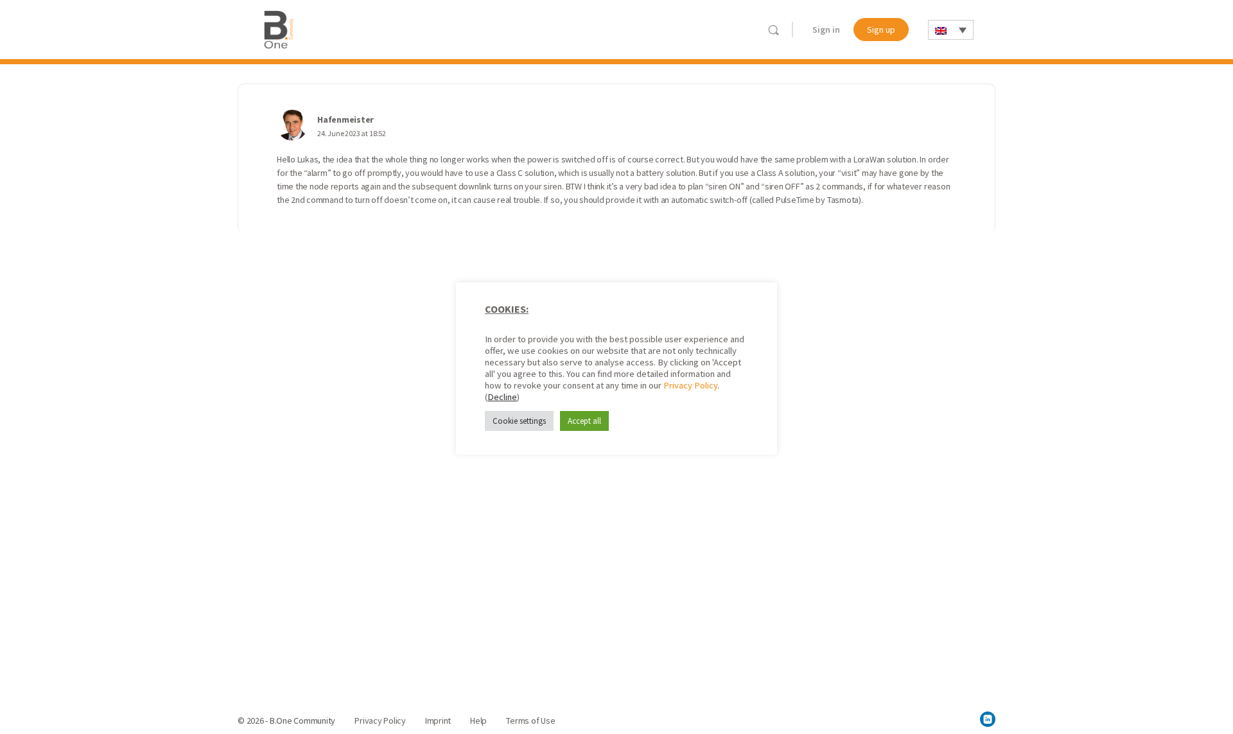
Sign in (826, 29)
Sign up (881, 29)
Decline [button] (502, 396)
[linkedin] (987, 719)
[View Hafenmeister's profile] (292, 125)
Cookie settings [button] (519, 420)
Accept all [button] (584, 420)
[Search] (773, 30)
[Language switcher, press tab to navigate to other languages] (951, 30)
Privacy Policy (690, 384)
